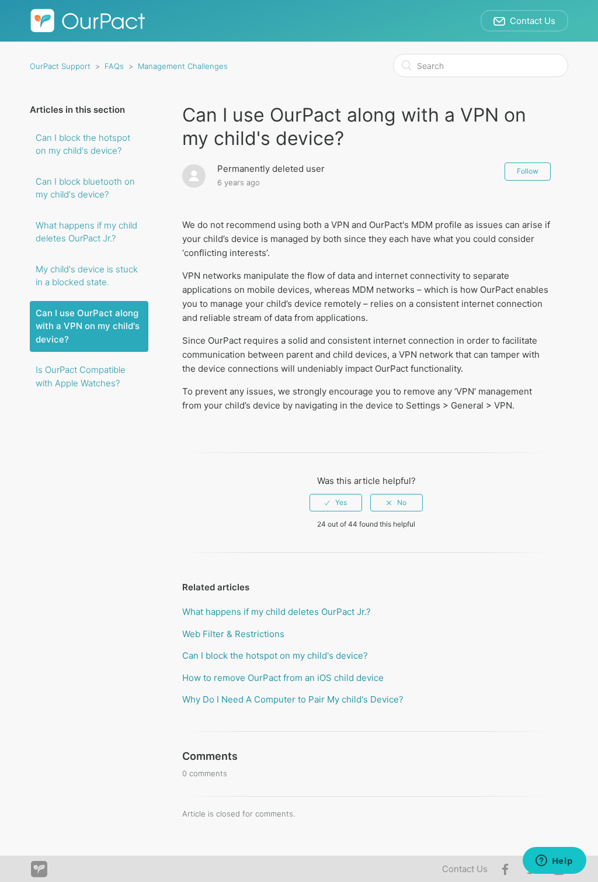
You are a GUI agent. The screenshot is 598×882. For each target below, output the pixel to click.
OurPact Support (60, 66)
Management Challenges (183, 66)
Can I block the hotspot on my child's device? (83, 144)
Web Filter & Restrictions (233, 633)
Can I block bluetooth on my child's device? (85, 188)
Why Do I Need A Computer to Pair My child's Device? (293, 699)
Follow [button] (527, 171)
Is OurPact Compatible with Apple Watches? (81, 376)
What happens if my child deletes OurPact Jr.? (86, 232)
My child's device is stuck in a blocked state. (87, 276)
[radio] (336, 502)
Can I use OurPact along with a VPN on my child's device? (88, 326)
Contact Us (465, 868)
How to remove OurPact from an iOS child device (283, 677)
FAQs (114, 66)
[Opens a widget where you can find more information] (554, 861)
